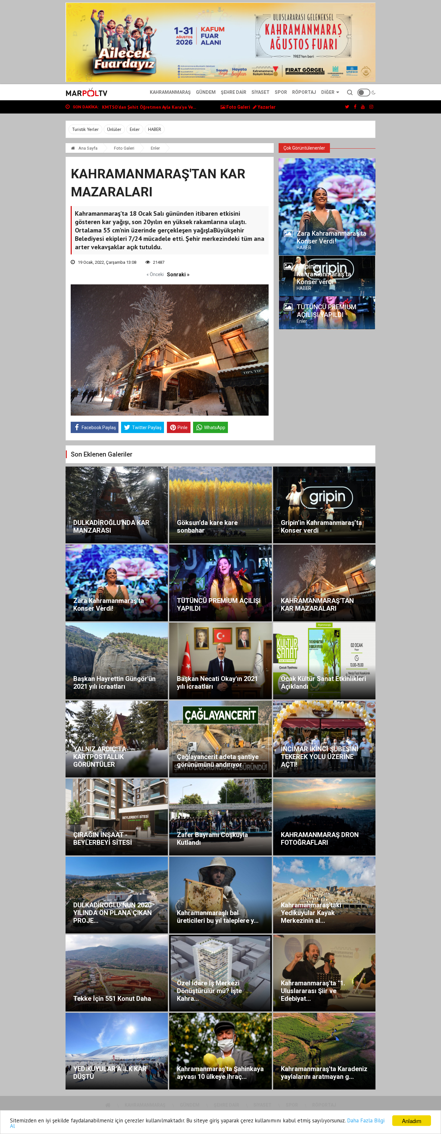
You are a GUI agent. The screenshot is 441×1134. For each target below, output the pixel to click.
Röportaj (304, 92)
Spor (281, 92)
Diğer (327, 92)
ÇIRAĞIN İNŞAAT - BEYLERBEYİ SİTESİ (102, 838)
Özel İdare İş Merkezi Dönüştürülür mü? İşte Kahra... (209, 990)
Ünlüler (114, 129)
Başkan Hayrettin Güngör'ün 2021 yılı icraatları (114, 682)
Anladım (411, 1121)
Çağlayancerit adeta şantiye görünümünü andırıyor (218, 760)
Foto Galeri (237, 107)
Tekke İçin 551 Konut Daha (112, 998)
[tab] (327, 239)
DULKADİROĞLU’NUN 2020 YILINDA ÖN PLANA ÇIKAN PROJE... (112, 912)
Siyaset (260, 92)
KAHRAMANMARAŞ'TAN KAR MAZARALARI (317, 604)
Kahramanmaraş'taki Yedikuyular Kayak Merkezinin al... (311, 912)
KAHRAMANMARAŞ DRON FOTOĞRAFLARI (320, 838)
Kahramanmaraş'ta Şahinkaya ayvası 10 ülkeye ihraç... (220, 1072)
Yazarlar (266, 107)
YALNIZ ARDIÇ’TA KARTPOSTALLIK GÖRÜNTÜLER (99, 756)
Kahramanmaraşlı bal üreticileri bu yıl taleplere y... (218, 916)
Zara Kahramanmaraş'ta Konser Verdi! (108, 604)
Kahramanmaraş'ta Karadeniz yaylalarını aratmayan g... (324, 1072)
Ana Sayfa (87, 148)
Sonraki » (178, 274)
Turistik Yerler (85, 129)
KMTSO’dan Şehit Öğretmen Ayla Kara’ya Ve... (149, 107)
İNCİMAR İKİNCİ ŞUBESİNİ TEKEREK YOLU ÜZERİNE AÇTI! (319, 756)
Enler (135, 129)
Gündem (206, 92)
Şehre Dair (233, 92)
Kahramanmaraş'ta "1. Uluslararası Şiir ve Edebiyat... (313, 990)
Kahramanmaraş (170, 92)
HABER (154, 129)
